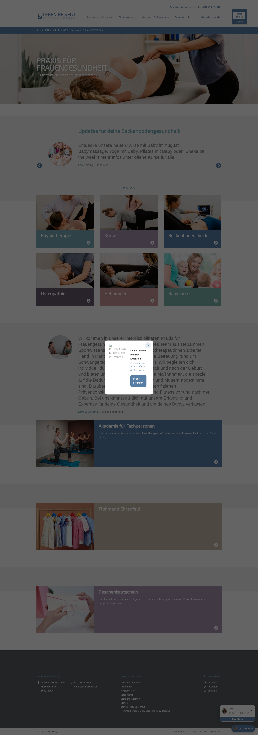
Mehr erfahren (138, 380)
